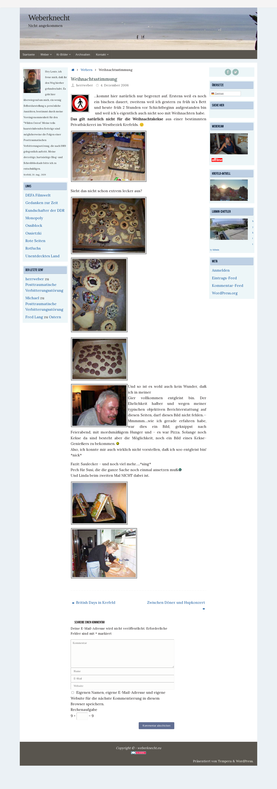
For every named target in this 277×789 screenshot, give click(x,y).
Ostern (55, 317)
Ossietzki (33, 233)
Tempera (225, 761)
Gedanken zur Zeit (41, 202)
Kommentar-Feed (227, 285)
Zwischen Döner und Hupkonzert (176, 602)
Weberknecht (48, 17)
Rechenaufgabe (84, 709)
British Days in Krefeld (95, 602)
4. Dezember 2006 (114, 85)
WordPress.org (225, 293)
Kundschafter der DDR (44, 210)
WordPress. (244, 761)
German (219, 93)
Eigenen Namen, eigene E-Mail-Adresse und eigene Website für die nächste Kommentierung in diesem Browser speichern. (118, 698)
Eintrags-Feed (224, 278)
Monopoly (34, 218)
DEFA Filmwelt (38, 195)
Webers (86, 70)
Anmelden (221, 270)
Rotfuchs (33, 248)
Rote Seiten (35, 240)
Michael (32, 298)
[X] (235, 72)
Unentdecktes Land (42, 256)
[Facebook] (228, 72)
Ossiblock (33, 225)
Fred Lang (34, 317)
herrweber (84, 85)
